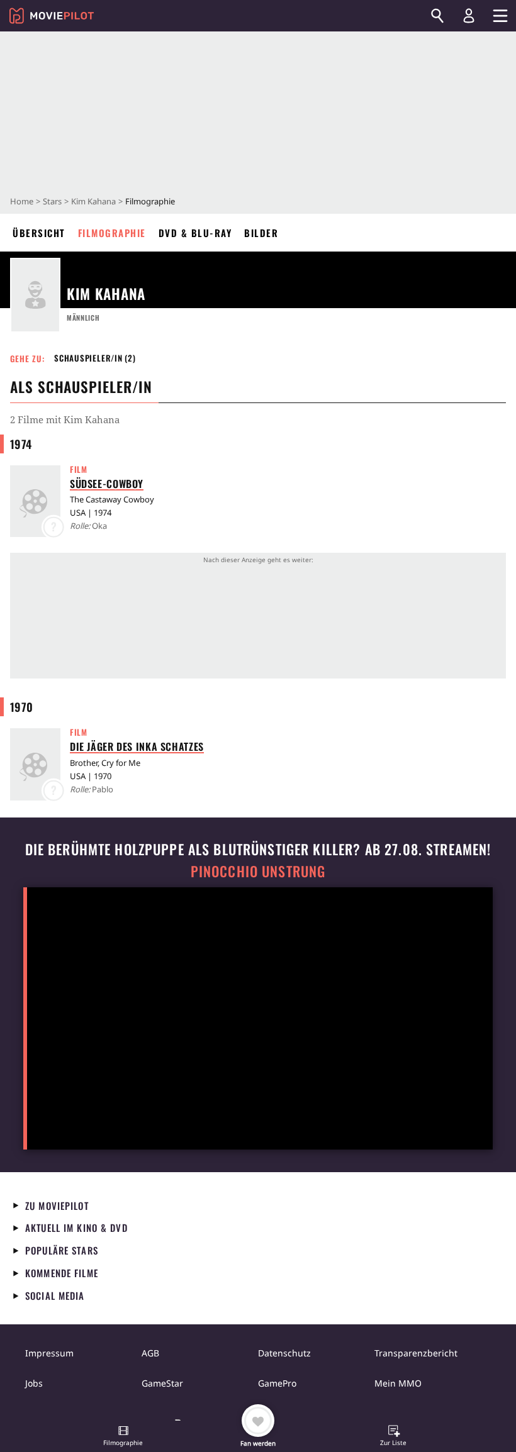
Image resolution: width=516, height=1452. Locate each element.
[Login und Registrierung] (469, 15)
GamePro (277, 1383)
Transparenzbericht (415, 1353)
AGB (150, 1353)
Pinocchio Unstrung (258, 871)
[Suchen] (437, 15)
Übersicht (39, 233)
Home (21, 201)
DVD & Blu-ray (195, 233)
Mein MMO (398, 1383)
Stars (52, 201)
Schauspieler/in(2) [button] (95, 358)
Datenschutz (284, 1353)
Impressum (49, 1353)
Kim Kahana (93, 201)
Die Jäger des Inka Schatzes (137, 746)
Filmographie (112, 233)
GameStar (162, 1383)
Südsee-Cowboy (106, 483)
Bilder (261, 233)
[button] (123, 1437)
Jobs (34, 1383)
